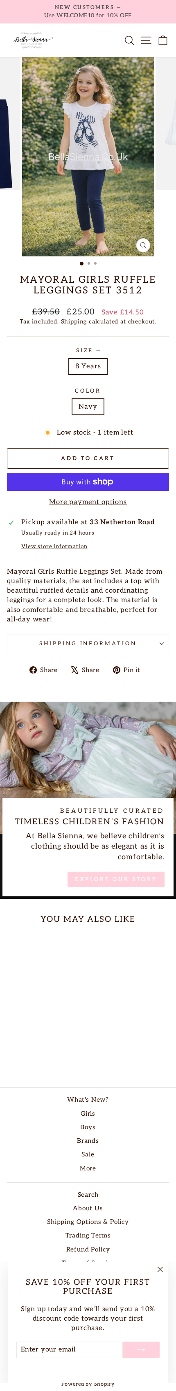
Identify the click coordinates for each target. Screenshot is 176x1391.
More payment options (88, 502)
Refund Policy (88, 1250)
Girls (88, 1114)
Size (88, 350)
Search (88, 1195)
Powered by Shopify (88, 1384)
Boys (87, 1127)
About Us (88, 1208)
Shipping (74, 321)
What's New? (88, 1100)
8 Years (88, 366)
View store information (54, 546)
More (88, 1168)
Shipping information (88, 643)
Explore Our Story (116, 879)
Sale (87, 1154)
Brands (88, 1141)
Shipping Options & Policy (88, 1222)
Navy (88, 406)
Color (88, 391)
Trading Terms (88, 1236)
